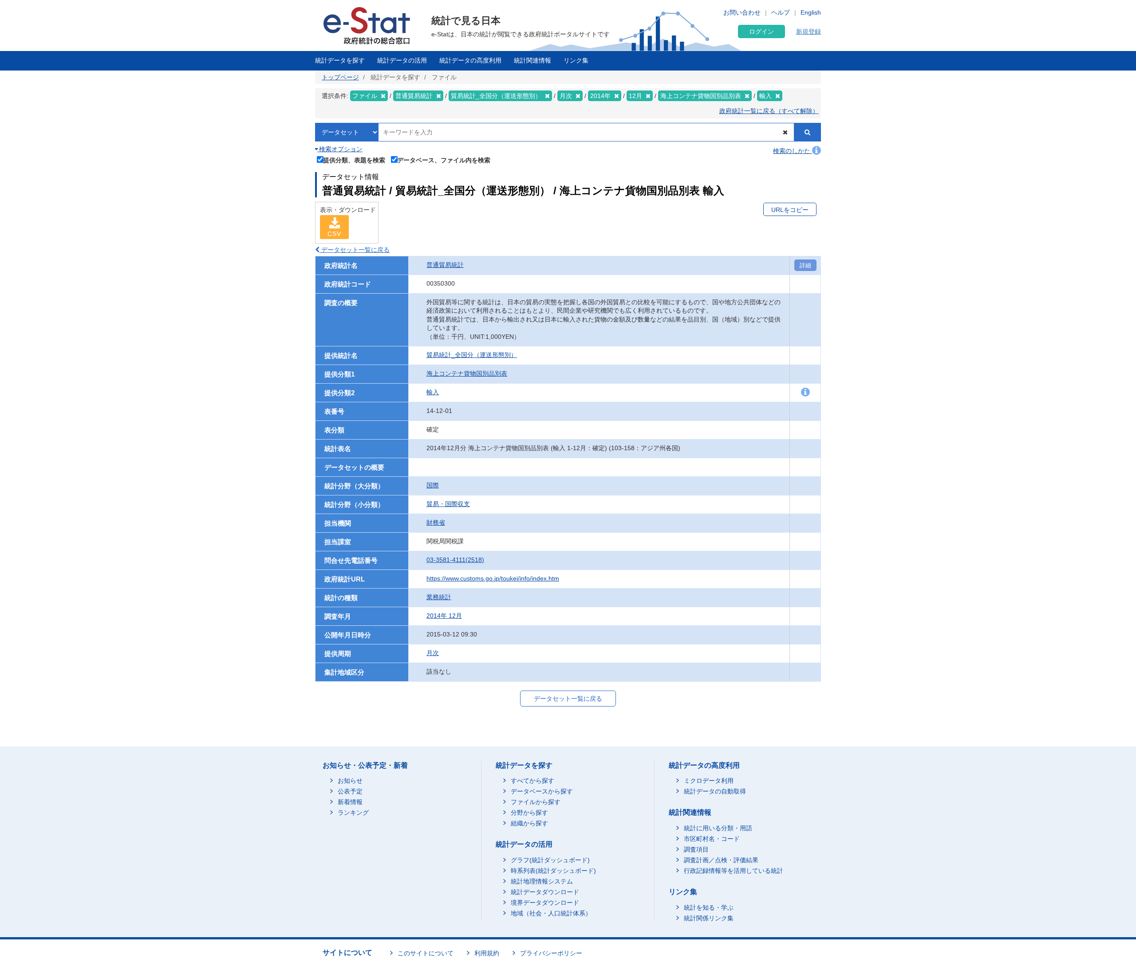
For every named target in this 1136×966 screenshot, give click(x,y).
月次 (432, 652)
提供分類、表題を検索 (354, 160)
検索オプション (340, 149)
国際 (432, 485)
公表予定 (350, 791)
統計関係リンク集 (709, 918)
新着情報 (350, 802)
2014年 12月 (444, 615)
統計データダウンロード (545, 892)
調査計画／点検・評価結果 (721, 860)
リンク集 (576, 60)
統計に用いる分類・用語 (718, 828)
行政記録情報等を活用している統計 (733, 871)
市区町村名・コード (712, 839)
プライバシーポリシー (551, 953)
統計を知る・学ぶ (709, 907)
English (811, 12)
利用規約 (486, 953)
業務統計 (438, 597)
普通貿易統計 (445, 264)
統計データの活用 (402, 60)
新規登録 (808, 31)
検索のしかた (792, 150)
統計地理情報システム (542, 881)
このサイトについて (426, 953)
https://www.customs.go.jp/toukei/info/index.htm (492, 578)
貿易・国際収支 (448, 503)
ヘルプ (780, 12)
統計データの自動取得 (715, 791)
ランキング (353, 812)
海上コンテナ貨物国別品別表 (466, 373)
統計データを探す (340, 60)
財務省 (435, 522)
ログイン (761, 31)
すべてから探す (532, 781)
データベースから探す (542, 791)
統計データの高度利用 (470, 60)
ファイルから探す (535, 802)
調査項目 (696, 849)
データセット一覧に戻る (355, 250)
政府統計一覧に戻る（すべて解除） (769, 110)
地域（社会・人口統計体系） (551, 913)
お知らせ (350, 781)
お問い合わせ (742, 12)
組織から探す (529, 823)
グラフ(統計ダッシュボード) (550, 860)
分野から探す (529, 812)
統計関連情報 (532, 60)
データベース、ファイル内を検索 (443, 160)
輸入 (432, 392)
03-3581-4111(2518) (455, 559)
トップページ (340, 77)
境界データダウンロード (545, 902)
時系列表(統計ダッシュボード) (553, 871)
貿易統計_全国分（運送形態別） (471, 354)
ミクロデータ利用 (709, 781)
